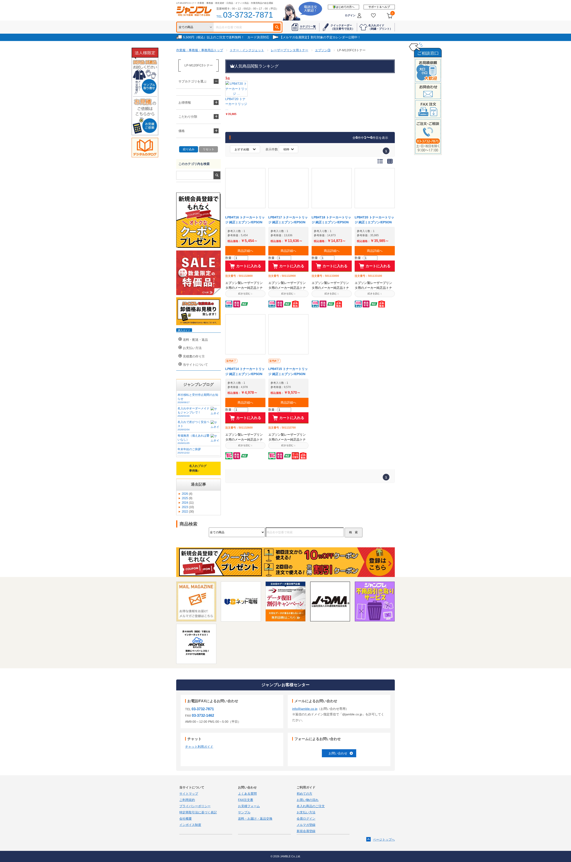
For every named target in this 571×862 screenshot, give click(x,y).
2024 (185, 502)
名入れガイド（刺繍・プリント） (380, 27)
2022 (185, 511)
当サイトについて (195, 364)
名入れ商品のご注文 (311, 806)
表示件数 (271, 149)
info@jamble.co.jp (304, 708)
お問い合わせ (338, 753)
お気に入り (373, 15)
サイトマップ (188, 793)
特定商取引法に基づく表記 (198, 812)
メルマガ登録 (306, 825)
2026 (185, 493)
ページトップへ (384, 839)
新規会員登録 (306, 831)
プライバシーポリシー (195, 806)
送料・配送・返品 (195, 339)
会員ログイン (306, 818)
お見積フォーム (249, 806)
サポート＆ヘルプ (379, 6)
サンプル (244, 812)
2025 (185, 498)
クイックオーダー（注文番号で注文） (343, 27)
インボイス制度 (190, 825)
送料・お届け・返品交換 (255, 818)
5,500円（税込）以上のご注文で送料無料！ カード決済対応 (226, 37)
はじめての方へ (345, 6)
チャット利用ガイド (199, 746)
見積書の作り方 (194, 356)
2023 (185, 507)
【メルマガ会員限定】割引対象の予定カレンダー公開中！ (320, 37)
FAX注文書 (245, 800)
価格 (181, 131)
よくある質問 (247, 793)
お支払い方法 (192, 348)
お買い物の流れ (308, 800)
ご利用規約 (187, 800)
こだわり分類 (187, 116)
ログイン (350, 15)
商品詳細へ (245, 250)
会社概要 (185, 818)
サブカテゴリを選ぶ (192, 81)
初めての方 (304, 793)
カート (392, 13)
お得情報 (184, 102)
